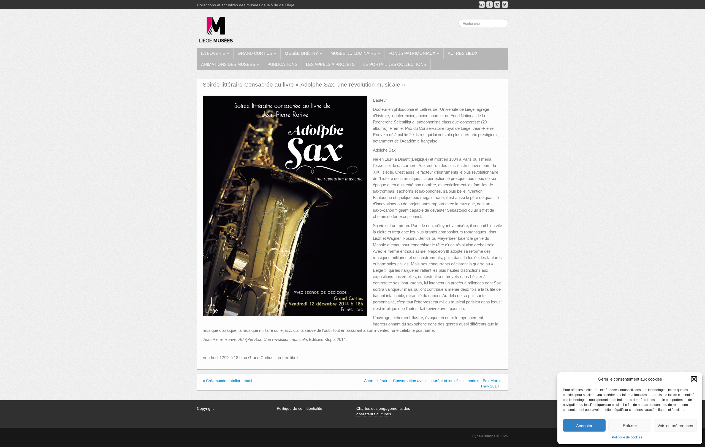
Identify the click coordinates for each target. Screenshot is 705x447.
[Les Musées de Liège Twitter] (505, 4)
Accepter (584, 425)
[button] (694, 379)
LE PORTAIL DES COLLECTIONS (394, 64)
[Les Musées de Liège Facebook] (489, 4)
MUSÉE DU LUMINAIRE (353, 53)
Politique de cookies (627, 437)
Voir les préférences (675, 425)
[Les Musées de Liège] (215, 27)
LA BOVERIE (213, 53)
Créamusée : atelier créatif (229, 380)
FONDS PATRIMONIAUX (412, 53)
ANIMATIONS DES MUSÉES (228, 64)
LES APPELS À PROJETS (330, 64)
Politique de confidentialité (299, 408)
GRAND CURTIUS (255, 53)
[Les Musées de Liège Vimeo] (497, 4)
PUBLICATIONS (282, 64)
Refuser (630, 425)
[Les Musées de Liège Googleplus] (482, 4)
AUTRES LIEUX (463, 53)
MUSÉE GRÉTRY (302, 53)
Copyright (205, 408)
